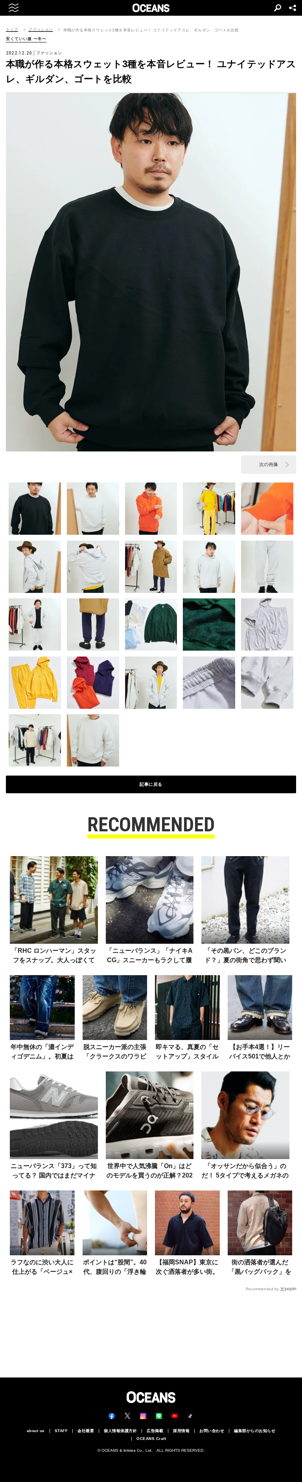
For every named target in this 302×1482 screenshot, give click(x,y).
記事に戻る (151, 784)
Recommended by (262, 1289)
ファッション (40, 29)
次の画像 (268, 464)
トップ (12, 29)
